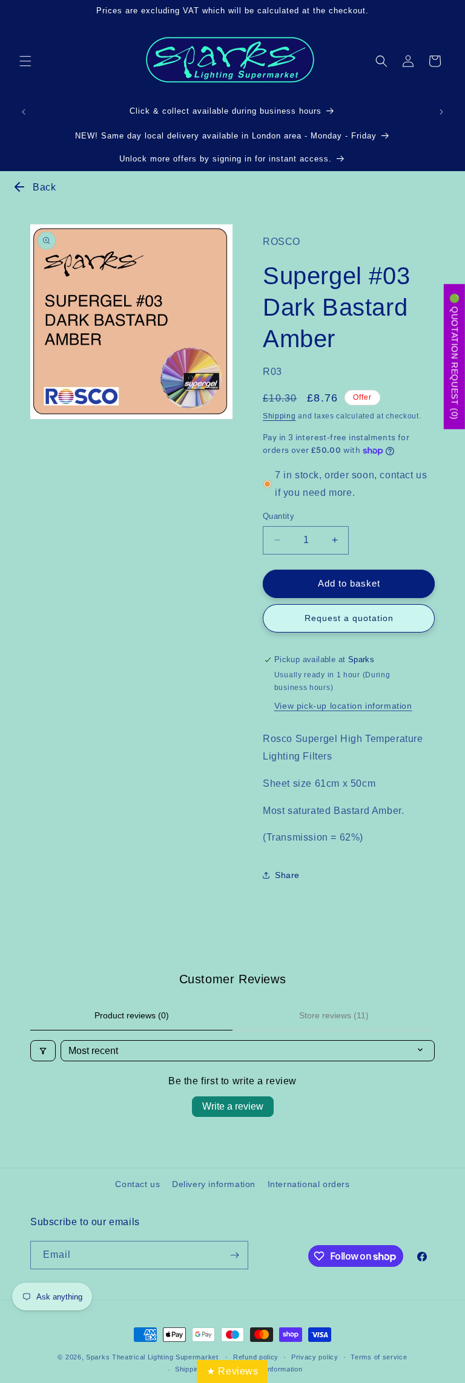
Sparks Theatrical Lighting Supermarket (152, 1357)
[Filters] (43, 1050)
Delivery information (214, 1184)
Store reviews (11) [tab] (334, 1015)
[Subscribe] (234, 1255)
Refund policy (256, 1357)
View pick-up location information (343, 706)
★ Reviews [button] (232, 1371)
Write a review (232, 1106)
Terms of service (379, 1357)
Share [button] (287, 875)
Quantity (278, 516)
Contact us (137, 1184)
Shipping (279, 416)
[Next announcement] (441, 112)
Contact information (269, 1369)
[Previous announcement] (23, 112)
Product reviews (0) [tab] (131, 1015)
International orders (309, 1184)
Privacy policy (314, 1357)
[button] (25, 61)
